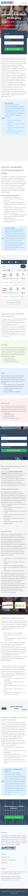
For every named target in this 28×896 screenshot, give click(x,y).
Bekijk (21, 282)
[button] (0, 605)
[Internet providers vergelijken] (7, 2)
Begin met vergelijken (14, 817)
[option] (7, 605)
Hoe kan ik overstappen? (13, 132)
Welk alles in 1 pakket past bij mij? (15, 131)
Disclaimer (4, 862)
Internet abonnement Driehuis (17, 485)
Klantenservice (5, 857)
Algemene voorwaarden (8, 860)
